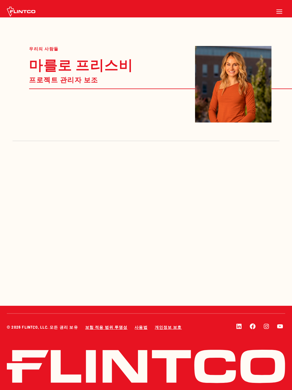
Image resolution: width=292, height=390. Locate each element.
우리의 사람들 (44, 48)
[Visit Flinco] (21, 11)
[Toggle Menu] (279, 11)
